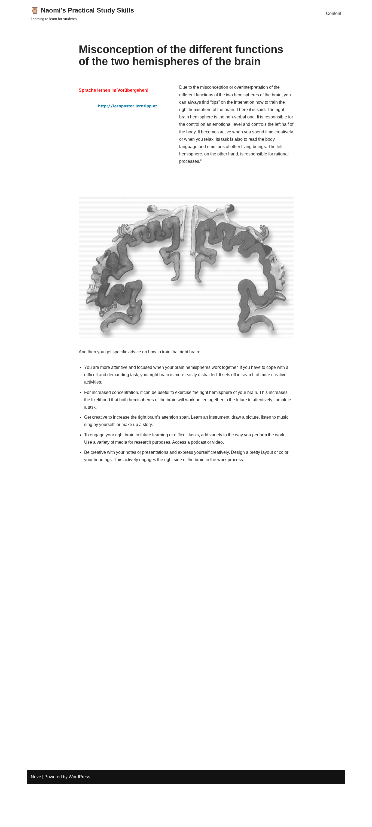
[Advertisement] (127, 159)
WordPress (79, 776)
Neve (36, 776)
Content (333, 13)
